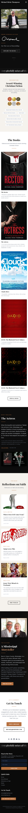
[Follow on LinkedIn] (14, 739)
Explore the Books (10, 51)
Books (2, 777)
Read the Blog (14, 602)
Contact (3, 785)
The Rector (12, 447)
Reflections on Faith (5, 781)
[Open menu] (26, 2)
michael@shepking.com (14, 729)
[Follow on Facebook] (9, 739)
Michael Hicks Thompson (10, 2)
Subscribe (14, 768)
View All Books (14, 398)
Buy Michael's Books (9, 798)
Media (2, 783)
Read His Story (7, 683)
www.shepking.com (5, 795)
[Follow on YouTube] (16, 739)
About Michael (4, 779)
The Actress (4, 447)
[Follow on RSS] (19, 739)
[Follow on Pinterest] (11, 739)
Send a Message (14, 724)
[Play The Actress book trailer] (14, 459)
